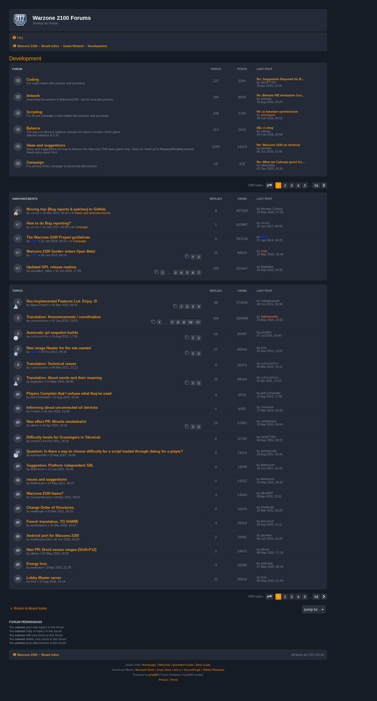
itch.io (177, 669)
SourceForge (192, 669)
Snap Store (164, 669)
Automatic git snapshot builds (52, 333)
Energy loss (36, 564)
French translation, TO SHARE (52, 521)
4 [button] (298, 185)
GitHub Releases (213, 669)
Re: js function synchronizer (277, 111)
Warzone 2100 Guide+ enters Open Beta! (60, 251)
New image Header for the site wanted (58, 348)
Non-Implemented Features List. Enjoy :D (61, 301)
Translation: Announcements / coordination (63, 317)
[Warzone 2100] (22, 20)
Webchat (164, 664)
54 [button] (316, 185)
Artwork (33, 96)
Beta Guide (203, 664)
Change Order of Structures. (50, 507)
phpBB (153, 674)
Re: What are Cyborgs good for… (281, 162)
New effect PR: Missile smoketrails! (56, 421)
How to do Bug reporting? (48, 223)
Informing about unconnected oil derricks (62, 407)
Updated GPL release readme (51, 267)
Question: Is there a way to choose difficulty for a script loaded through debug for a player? (104, 451)
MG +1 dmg (265, 127)
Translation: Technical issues (51, 364)
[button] (269, 185)
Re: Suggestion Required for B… (280, 79)
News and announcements (93, 213)
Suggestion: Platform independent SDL (60, 465)
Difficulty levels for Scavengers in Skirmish (63, 437)
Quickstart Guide (182, 664)
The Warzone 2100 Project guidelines (58, 237)
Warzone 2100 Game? (44, 493)
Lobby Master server (43, 578)
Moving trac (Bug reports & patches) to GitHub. (66, 209)
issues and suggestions (46, 479)
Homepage (149, 664)
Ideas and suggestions (45, 145)
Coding (32, 79)
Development (25, 58)
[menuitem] (17, 37)
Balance (33, 128)
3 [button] (292, 185)
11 (198, 322)
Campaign (35, 162)
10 (190, 322)
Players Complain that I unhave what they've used (68, 393)
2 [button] (285, 185)
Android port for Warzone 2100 (52, 536)
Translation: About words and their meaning (64, 378)
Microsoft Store (144, 669)
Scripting (34, 112)
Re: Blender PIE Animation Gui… (280, 95)
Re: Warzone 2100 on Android (278, 145)
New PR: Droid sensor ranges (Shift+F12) (61, 550)
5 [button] (305, 185)
